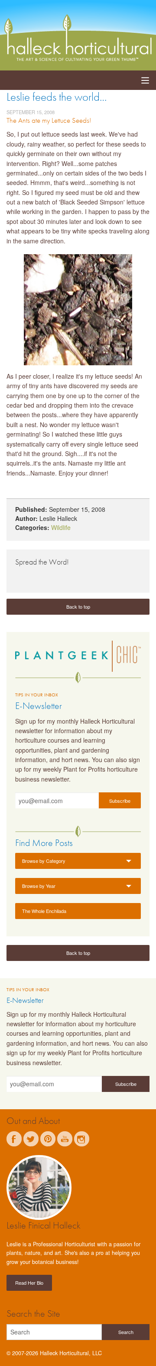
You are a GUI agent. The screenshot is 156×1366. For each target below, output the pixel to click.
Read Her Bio (29, 1282)
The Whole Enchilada (44, 910)
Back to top (78, 606)
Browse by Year (38, 885)
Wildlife (61, 527)
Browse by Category (43, 860)
